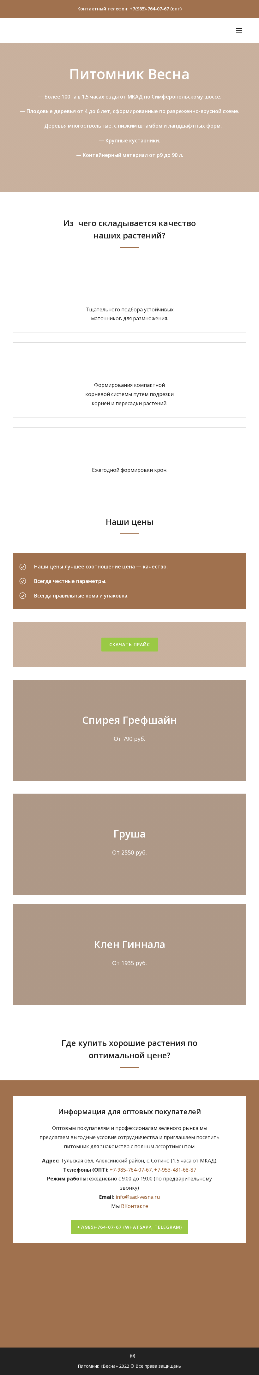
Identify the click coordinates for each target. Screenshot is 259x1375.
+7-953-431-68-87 (175, 1169)
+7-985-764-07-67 (131, 1169)
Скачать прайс (129, 644)
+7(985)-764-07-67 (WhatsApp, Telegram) (129, 1227)
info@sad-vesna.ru (138, 1196)
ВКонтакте (134, 1206)
